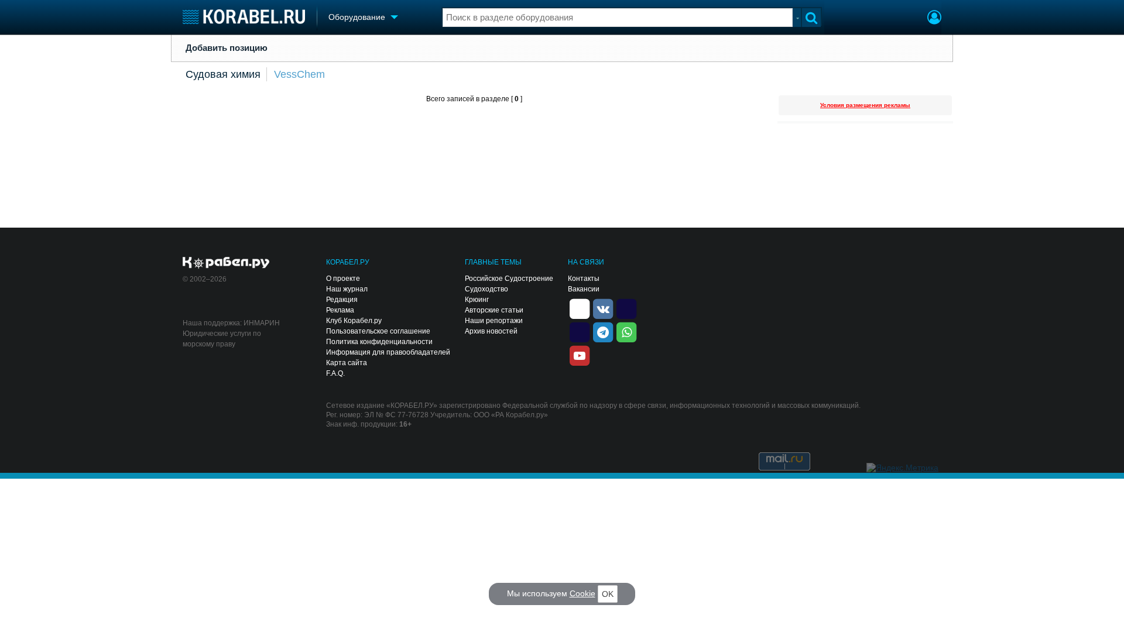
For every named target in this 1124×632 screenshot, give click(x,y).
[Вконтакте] (603, 307)
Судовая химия (223, 74)
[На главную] (244, 16)
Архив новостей (491, 331)
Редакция (342, 300)
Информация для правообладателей (388, 352)
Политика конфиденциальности (379, 342)
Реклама (340, 310)
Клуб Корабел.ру (354, 321)
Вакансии (583, 289)
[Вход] (934, 18)
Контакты (583, 278)
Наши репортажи (494, 321)
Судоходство (486, 289)
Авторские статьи (494, 310)
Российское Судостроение (509, 278)
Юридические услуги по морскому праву (222, 338)
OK (608, 594)
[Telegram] (603, 331)
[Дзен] (579, 307)
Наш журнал (347, 289)
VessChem (299, 74)
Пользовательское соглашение (378, 331)
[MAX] (579, 331)
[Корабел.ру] (226, 263)
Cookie (582, 593)
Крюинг (477, 300)
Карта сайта (346, 363)
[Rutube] (626, 307)
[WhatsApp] (626, 331)
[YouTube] (579, 354)
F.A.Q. (335, 373)
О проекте (343, 278)
